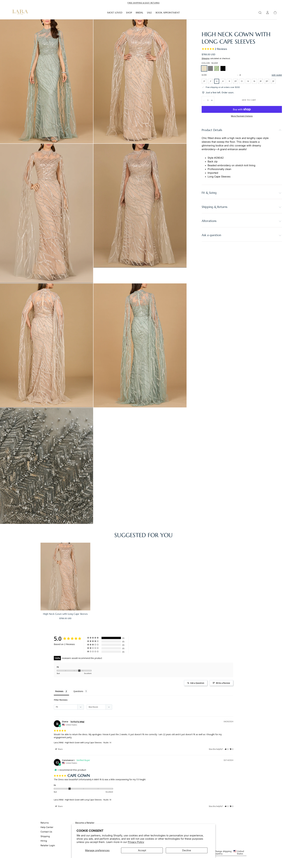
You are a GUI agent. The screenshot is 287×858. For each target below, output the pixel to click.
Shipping (205, 58)
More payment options (242, 116)
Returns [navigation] (45, 822)
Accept (142, 850)
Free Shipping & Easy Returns (143, 3)
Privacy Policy (136, 842)
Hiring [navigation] (44, 840)
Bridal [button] (139, 12)
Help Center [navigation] (47, 827)
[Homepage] (19, 12)
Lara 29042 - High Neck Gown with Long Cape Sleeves (78, 742)
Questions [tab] (78, 691)
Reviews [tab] (59, 691)
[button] (260, 12)
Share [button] (60, 749)
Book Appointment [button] (168, 12)
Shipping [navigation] (45, 836)
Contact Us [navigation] (46, 832)
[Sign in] (267, 12)
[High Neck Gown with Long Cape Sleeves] (65, 576)
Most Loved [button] (114, 12)
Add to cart (249, 100)
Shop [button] (129, 12)
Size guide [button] (277, 75)
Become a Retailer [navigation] (84, 822)
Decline (186, 850)
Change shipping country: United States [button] (229, 852)
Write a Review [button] (223, 683)
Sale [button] (149, 12)
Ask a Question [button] (197, 683)
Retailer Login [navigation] (48, 845)
